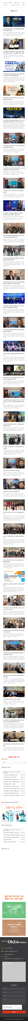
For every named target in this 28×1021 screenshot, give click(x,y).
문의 (23, 4)
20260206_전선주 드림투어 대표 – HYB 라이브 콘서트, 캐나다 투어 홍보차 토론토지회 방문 (14, 401)
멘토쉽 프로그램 (15, 4)
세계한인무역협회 (7, 2)
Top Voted (5, 771)
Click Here (14, 912)
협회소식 (6, 4)
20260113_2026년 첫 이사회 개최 (11, 470)
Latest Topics (18, 771)
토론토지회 (16, 2)
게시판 (23, 2)
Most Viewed (11, 771)
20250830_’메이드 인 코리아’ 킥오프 (12, 699)
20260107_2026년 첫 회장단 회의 (11, 491)
